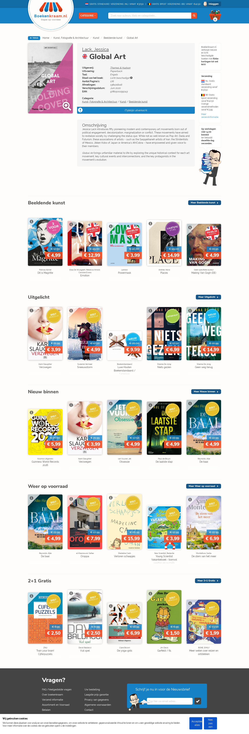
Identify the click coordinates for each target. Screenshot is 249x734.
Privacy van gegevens (97, 699)
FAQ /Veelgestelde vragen (56, 689)
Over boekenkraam (52, 694)
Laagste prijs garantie (97, 694)
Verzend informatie (52, 699)
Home (46, 37)
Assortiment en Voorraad (55, 704)
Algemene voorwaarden (98, 704)
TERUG (35, 38)
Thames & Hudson (120, 67)
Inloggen (214, 4)
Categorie (87, 15)
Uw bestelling (92, 689)
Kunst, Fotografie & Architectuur (71, 37)
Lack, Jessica (95, 49)
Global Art (132, 37)
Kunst (96, 37)
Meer (203, 202)
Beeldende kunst (113, 37)
